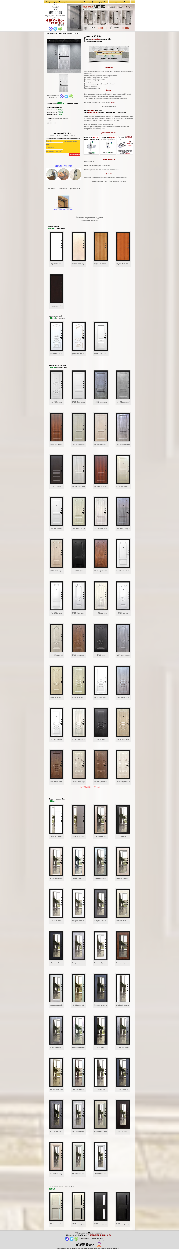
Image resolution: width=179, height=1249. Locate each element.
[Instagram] (99, 1244)
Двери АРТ (61, 33)
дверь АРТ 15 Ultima (72, 33)
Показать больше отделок (89, 786)
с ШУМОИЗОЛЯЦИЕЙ (60, 16)
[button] (56, 249)
